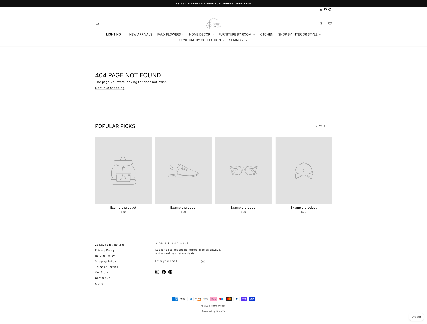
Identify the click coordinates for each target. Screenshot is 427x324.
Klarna (99, 283)
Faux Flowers (169, 34)
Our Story (101, 272)
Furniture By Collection (199, 40)
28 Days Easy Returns (110, 244)
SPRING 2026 (239, 40)
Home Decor (200, 34)
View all (322, 126)
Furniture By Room (235, 34)
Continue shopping (109, 88)
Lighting (114, 34)
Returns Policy (105, 255)
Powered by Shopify (213, 311)
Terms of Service (106, 266)
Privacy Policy (105, 250)
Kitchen (266, 34)
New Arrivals (140, 34)
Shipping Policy (105, 261)
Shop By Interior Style (298, 34)
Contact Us (102, 277)
